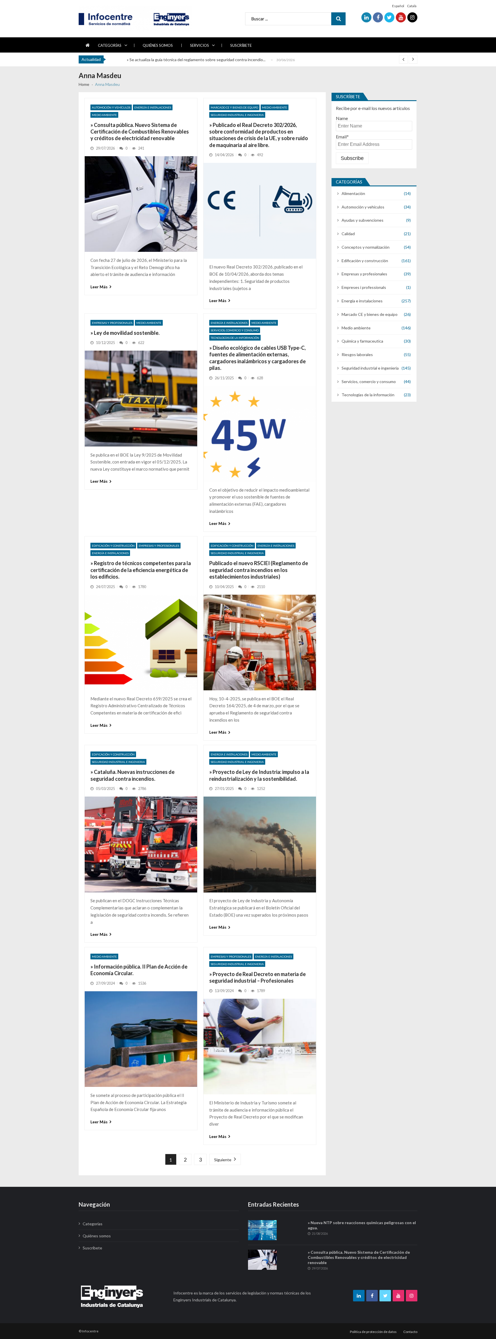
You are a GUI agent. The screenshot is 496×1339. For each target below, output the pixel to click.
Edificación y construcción (113, 545)
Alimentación (353, 193)
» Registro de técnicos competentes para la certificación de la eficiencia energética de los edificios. (140, 570)
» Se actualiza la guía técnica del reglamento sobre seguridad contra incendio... (196, 59)
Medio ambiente (104, 115)
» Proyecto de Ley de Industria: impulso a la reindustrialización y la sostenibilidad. (259, 775)
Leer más (99, 286)
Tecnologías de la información (235, 337)
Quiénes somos (158, 45)
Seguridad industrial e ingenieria (237, 115)
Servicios (199, 45)
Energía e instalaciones (152, 107)
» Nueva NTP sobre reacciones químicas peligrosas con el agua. (362, 1225)
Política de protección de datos (373, 1332)
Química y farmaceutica (362, 341)
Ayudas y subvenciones (362, 220)
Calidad (348, 233)
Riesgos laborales (357, 354)
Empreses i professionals (364, 287)
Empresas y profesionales (112, 322)
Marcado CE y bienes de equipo (234, 107)
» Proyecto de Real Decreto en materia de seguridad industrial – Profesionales (257, 977)
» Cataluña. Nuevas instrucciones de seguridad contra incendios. (132, 775)
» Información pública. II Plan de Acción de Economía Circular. (138, 969)
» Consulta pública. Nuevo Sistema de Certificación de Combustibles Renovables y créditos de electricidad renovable (139, 132)
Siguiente (222, 1159)
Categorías (109, 45)
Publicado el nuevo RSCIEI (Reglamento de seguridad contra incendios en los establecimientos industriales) (258, 570)
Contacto (410, 1332)
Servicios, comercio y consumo (235, 330)
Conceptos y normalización (366, 247)
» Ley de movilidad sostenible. (125, 333)
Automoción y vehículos (111, 107)
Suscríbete (241, 45)
